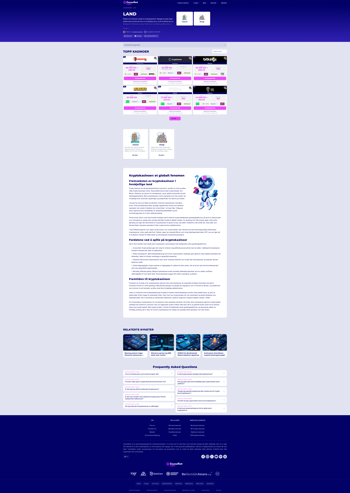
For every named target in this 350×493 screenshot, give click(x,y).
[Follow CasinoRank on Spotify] (220, 456)
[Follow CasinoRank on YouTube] (216, 456)
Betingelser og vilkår (188, 490)
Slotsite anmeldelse (175, 111)
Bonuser (213, 3)
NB (125, 456)
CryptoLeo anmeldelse (175, 81)
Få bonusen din (140, 78)
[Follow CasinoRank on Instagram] (207, 456)
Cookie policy (205, 490)
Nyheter (224, 3)
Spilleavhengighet (134, 490)
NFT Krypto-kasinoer (198, 429)
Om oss (152, 425)
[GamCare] (156, 474)
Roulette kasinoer (175, 432)
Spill (204, 3)
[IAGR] (134, 474)
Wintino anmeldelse (140, 111)
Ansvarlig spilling (152, 490)
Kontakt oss (152, 429)
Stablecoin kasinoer (197, 432)
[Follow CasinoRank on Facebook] (203, 456)
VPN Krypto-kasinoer (197, 435)
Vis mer (174, 118)
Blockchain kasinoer (198, 425)
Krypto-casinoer (183, 3)
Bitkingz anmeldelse (210, 81)
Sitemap (218, 490)
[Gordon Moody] (172, 474)
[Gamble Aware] (197, 474)
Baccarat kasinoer (175, 425)
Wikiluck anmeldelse (210, 111)
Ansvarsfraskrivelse (170, 490)
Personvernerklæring (152, 435)
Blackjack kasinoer (174, 429)
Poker (175, 435)
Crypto (195, 3)
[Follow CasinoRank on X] (212, 456)
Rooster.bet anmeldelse (140, 81)
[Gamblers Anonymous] (143, 474)
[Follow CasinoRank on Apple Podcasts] (225, 456)
